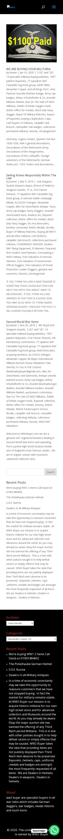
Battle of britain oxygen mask (34, 106)
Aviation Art (34, 215)
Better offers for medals (20, 110)
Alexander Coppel (16, 89)
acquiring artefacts (16, 354)
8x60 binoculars (46, 350)
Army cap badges (16, 210)
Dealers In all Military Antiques (23, 508)
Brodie (50, 227)
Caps (48, 118)
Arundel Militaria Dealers (30, 388)
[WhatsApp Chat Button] (54, 830)
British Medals (37, 227)
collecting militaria (26, 417)
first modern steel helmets (21, 252)
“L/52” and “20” (45, 72)
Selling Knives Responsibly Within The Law (31, 176)
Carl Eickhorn (38, 236)
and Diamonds (29, 375)
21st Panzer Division (39, 338)
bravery (39, 404)
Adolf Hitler (43, 85)
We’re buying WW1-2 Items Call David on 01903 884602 (29, 656)
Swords (33, 131)
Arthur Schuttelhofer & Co (30, 97)
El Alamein (38, 248)
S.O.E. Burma (13, 502)
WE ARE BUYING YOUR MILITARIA (28, 69)
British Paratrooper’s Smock (32, 409)
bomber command (16, 227)
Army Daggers (35, 210)
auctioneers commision (38, 392)
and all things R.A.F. (38, 89)
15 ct (29, 189)
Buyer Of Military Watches (31, 114)
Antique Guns (47, 206)
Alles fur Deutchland (27, 206)
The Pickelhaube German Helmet (25, 497)
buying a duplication (32, 118)
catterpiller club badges (29, 127)
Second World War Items (22, 322)
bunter (13, 72)
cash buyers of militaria (19, 123)
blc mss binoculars (38, 223)
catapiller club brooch (18, 240)
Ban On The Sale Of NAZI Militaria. (26, 396)
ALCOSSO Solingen (25, 202)
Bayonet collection (44, 400)
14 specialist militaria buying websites (27, 76)
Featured (50, 248)
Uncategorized (47, 131)
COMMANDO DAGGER (30, 244)
